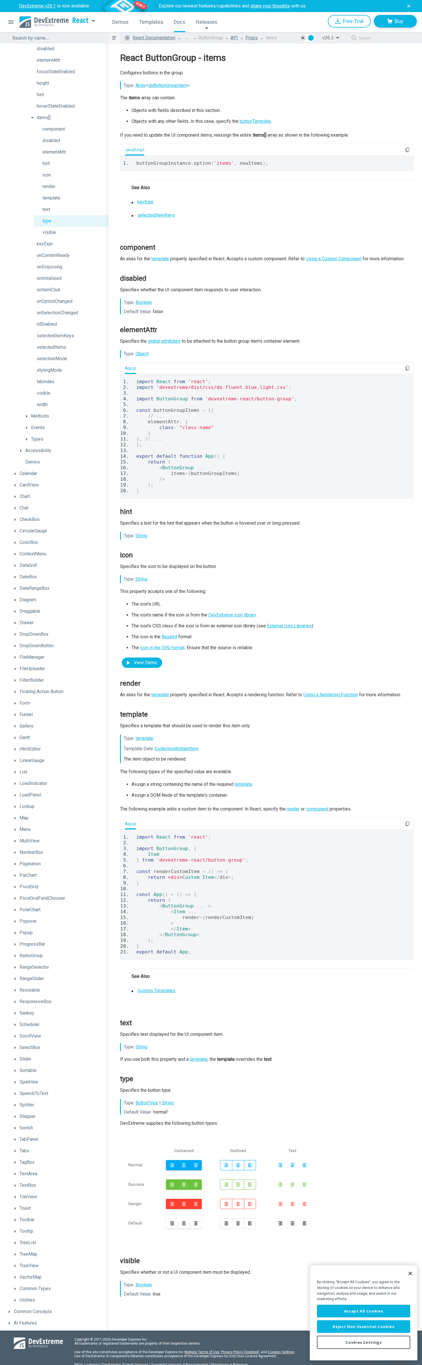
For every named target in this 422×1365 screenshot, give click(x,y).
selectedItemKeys (156, 215)
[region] (363, 1312)
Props (251, 37)
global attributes (164, 341)
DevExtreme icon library (232, 615)
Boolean (143, 302)
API (234, 37)
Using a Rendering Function (330, 694)
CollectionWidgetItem (176, 748)
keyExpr (146, 202)
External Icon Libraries (289, 626)
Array (140, 85)
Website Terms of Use (201, 1352)
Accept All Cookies (363, 1311)
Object (141, 353)
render (293, 809)
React (80, 20)
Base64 (169, 636)
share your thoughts (270, 6)
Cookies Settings (281, 1352)
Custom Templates (156, 990)
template (160, 258)
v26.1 (328, 37)
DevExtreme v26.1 (37, 6)
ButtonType (146, 1103)
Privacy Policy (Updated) (240, 1352)
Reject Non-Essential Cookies (363, 1326)
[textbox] (56, 38)
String (141, 535)
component (317, 809)
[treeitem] (68, 49)
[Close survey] (408, 6)
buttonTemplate (255, 121)
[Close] (410, 1273)
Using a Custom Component (333, 258)
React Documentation (154, 37)
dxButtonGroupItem (167, 85)
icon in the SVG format (162, 647)
